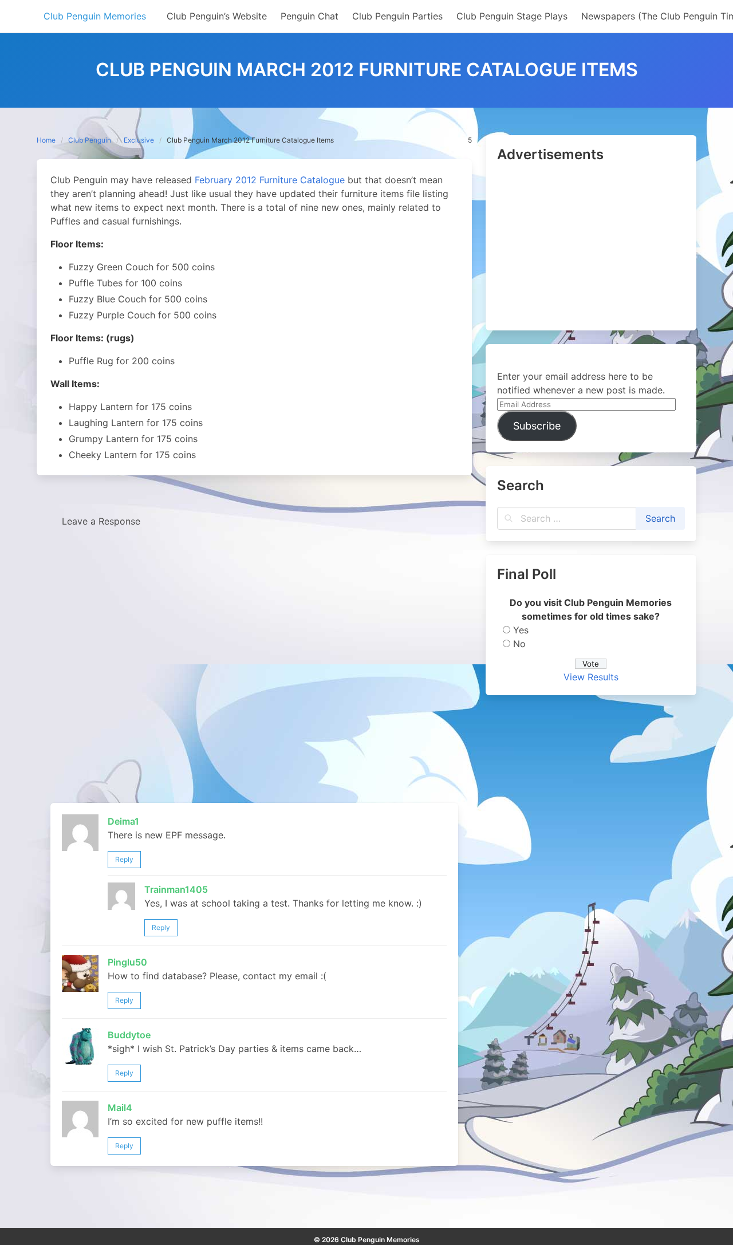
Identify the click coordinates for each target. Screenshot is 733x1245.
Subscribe (537, 426)
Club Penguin (89, 140)
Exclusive (139, 140)
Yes (521, 630)
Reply (124, 859)
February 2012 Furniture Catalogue (270, 180)
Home (46, 140)
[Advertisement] (591, 247)
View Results (590, 677)
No (519, 643)
